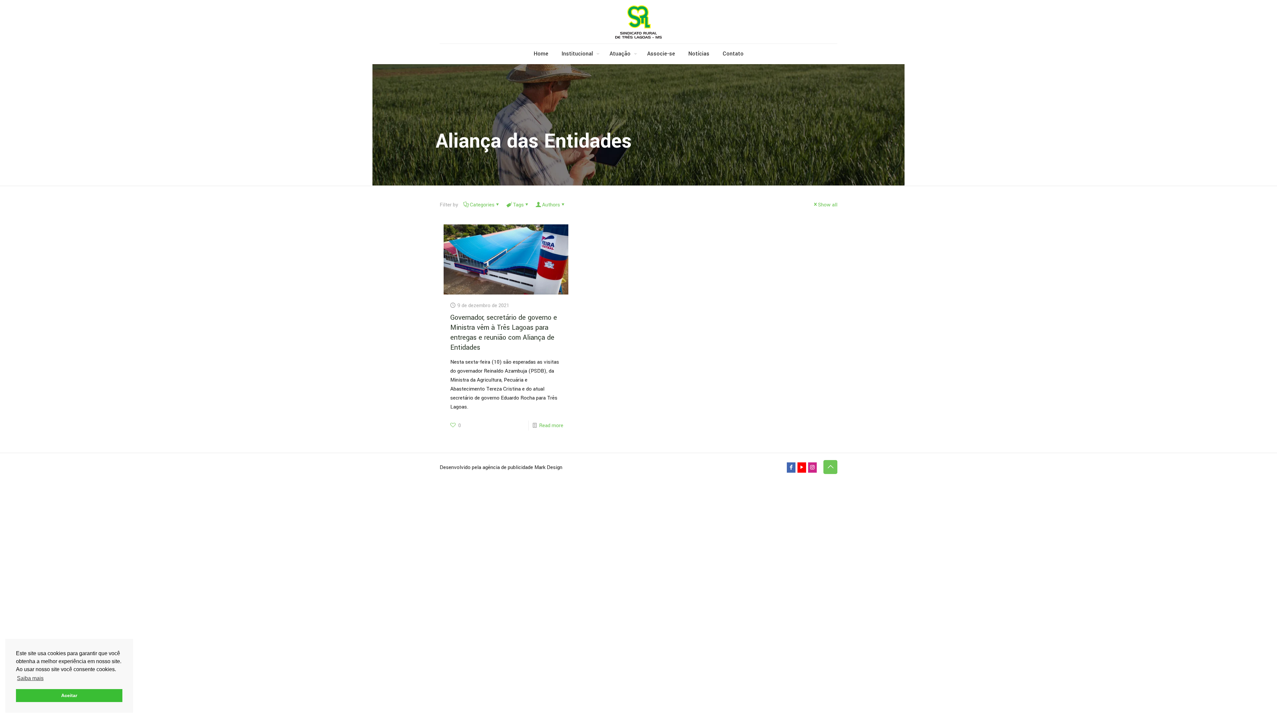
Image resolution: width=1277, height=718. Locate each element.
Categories (482, 204)
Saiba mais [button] (30, 678)
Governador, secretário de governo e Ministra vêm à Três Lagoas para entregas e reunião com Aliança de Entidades (503, 332)
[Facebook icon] (791, 467)
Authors (551, 204)
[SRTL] (638, 22)
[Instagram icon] (812, 467)
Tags (518, 204)
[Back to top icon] (830, 467)
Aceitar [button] (69, 695)
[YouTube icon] (801, 467)
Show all (827, 204)
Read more (551, 425)
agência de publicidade (508, 467)
